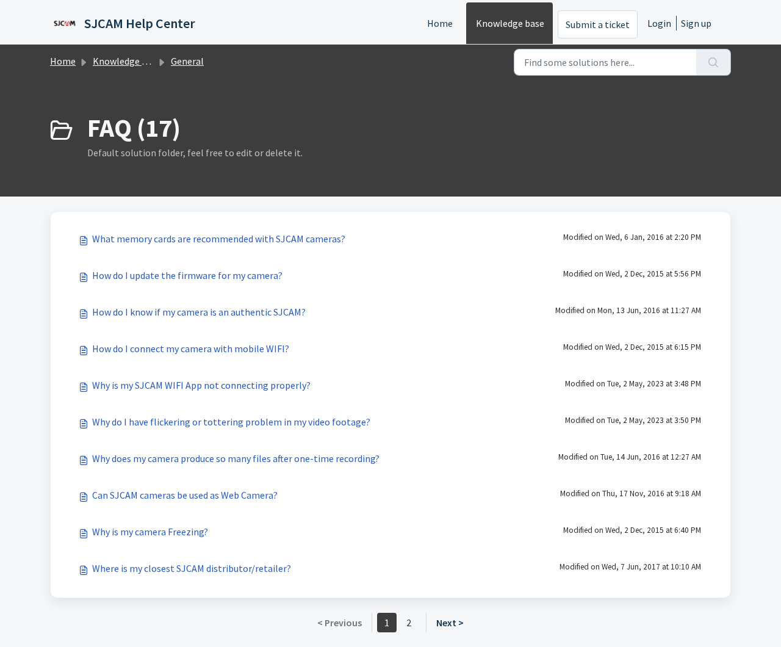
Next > (450, 622)
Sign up (696, 23)
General (187, 61)
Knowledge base (510, 23)
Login (659, 23)
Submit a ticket (598, 24)
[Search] (713, 62)
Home (440, 23)
